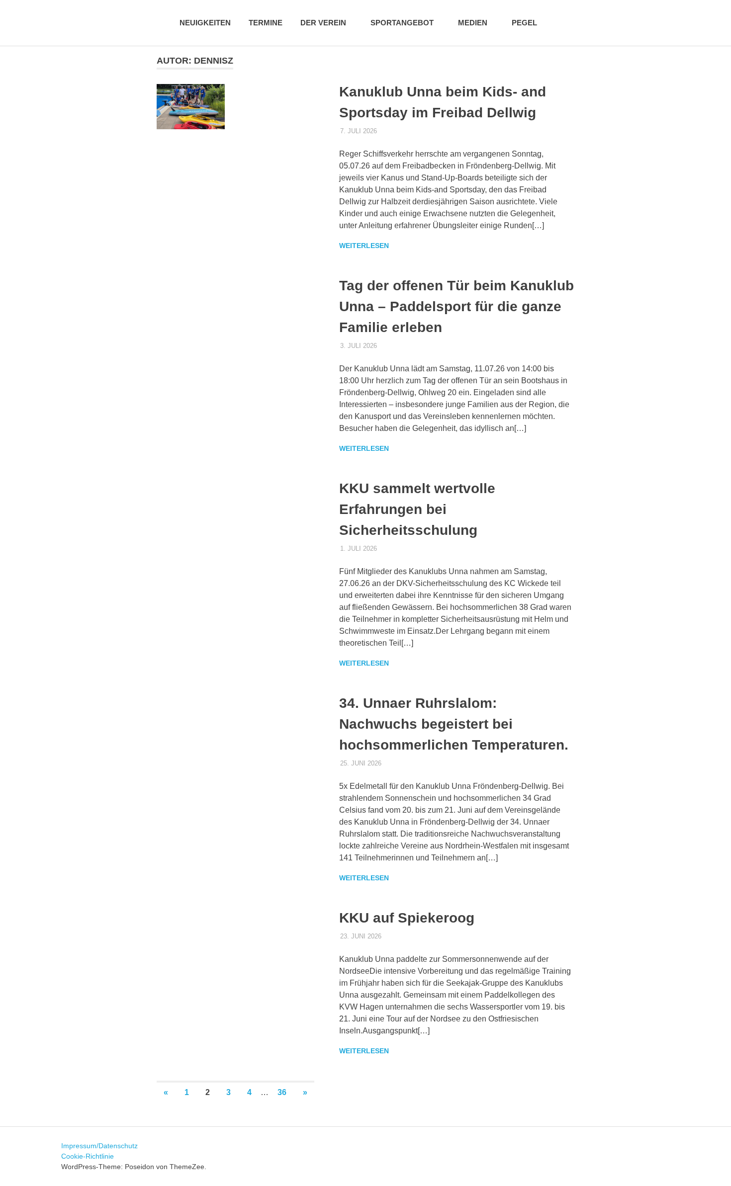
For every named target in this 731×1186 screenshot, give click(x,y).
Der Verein (323, 22)
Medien (472, 22)
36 (281, 1092)
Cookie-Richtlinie (87, 1156)
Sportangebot (402, 22)
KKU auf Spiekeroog (406, 918)
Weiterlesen (364, 246)
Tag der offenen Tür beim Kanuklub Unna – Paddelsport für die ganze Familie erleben (456, 306)
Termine (265, 22)
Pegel (524, 22)
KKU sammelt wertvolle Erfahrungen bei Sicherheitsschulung (417, 509)
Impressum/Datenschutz (99, 1146)
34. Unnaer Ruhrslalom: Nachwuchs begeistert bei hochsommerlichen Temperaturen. (453, 724)
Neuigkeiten (205, 22)
